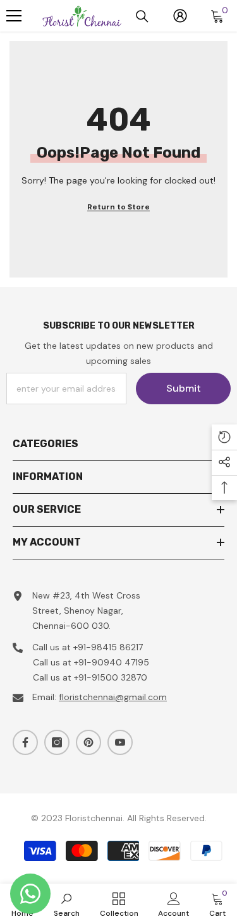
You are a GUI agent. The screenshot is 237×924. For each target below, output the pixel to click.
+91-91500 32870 (110, 677)
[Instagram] (57, 742)
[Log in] (180, 16)
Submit (183, 388)
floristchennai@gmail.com (113, 697)
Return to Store (118, 207)
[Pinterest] (88, 742)
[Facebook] (25, 742)
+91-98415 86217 (108, 647)
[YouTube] (120, 742)
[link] (66, 903)
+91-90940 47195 (111, 662)
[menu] (13, 15)
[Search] (142, 16)
